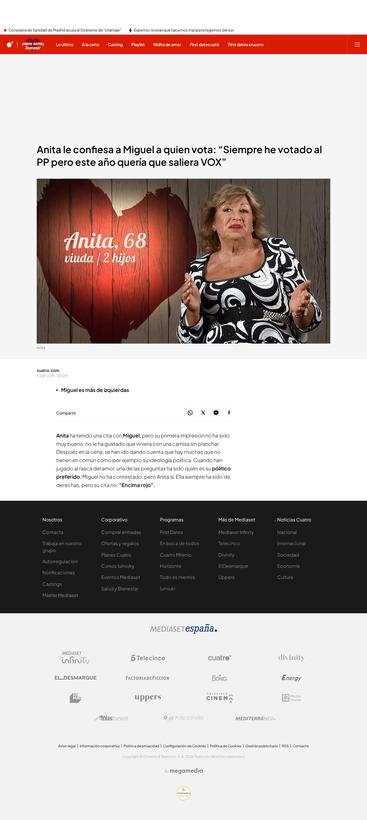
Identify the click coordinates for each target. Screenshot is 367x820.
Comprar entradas (121, 532)
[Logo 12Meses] (291, 698)
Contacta (52, 532)
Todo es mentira (177, 577)
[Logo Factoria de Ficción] (147, 678)
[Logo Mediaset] (183, 632)
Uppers (226, 577)
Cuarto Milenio (176, 555)
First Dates (171, 532)
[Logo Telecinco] (147, 658)
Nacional (287, 532)
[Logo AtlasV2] (111, 718)
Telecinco (229, 543)
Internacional (291, 543)
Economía (288, 566)
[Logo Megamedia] (186, 771)
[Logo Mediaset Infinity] (75, 658)
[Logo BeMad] (76, 698)
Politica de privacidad (141, 746)
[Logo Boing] (219, 678)
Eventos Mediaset (120, 577)
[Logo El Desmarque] (75, 678)
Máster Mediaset (60, 595)
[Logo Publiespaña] (183, 718)
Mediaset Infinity (236, 532)
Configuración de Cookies (184, 746)
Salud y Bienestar (119, 589)
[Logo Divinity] (291, 658)
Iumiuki (167, 589)
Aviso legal (67, 746)
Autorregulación (60, 561)
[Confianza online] (184, 798)
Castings (52, 584)
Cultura (285, 577)
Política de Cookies (225, 746)
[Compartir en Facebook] (229, 413)
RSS (285, 746)
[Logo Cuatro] (219, 658)
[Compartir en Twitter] (203, 413)
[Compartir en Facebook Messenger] (216, 413)
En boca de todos (179, 543)
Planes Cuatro (116, 555)
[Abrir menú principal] (357, 44)
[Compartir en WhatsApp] (190, 413)
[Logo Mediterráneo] (255, 718)
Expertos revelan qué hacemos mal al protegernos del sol (184, 30)
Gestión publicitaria (261, 746)
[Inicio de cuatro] (10, 44)
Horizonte (170, 566)
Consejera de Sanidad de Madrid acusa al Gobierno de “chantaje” (65, 30)
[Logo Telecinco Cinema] (219, 698)
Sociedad (288, 555)
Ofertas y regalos (120, 543)
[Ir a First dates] (33, 44)
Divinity (226, 555)
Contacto (301, 746)
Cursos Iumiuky (117, 566)
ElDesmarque (233, 566)
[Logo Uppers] (147, 698)
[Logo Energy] (292, 678)
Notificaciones (58, 572)
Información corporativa (100, 746)
